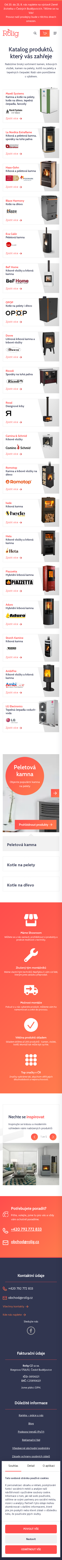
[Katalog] (45, 33)
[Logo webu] (11, 33)
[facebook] (31, 1331)
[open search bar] (35, 33)
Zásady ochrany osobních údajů (31, 1456)
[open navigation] (55, 33)
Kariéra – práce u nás (31, 1415)
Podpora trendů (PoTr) (31, 1432)
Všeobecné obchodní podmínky (31, 1448)
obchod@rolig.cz (25, 1241)
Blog (31, 1424)
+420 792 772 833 (26, 1229)
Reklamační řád (31, 1440)
